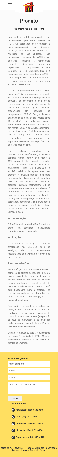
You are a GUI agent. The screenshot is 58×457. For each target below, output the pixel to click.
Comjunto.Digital (38, 450)
